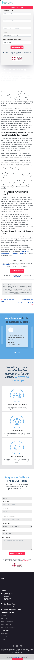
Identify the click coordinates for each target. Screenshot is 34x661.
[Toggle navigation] (31, 2)
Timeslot (4, 530)
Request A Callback (16, 553)
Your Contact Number (10, 25)
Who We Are (4, 618)
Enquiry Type (7, 32)
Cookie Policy (17, 657)
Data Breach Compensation (8, 627)
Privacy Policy (26, 53)
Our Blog (3, 615)
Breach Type (6, 523)
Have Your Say (6, 537)
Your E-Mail (7, 18)
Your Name (6, 501)
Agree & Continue (17, 659)
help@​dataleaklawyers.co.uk (12, 609)
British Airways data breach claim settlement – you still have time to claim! (25, 301)
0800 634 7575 (6, 264)
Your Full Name (8, 10)
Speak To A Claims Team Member (12, 39)
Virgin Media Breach (6, 624)
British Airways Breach (7, 621)
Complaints (4, 636)
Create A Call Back (17, 270)
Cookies (3, 639)
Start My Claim (16, 47)
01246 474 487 (8, 603)
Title (4, 495)
